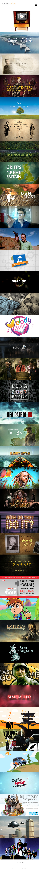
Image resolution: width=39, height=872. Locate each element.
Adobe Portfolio (23, 869)
